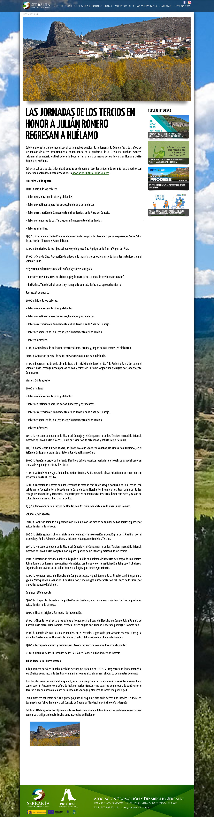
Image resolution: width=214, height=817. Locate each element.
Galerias (165, 6)
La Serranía (80, 6)
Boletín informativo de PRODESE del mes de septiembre (167, 186)
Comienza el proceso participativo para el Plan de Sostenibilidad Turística (167, 161)
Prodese (96, 6)
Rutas (108, 6)
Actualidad (62, 6)
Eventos (151, 6)
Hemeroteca (182, 6)
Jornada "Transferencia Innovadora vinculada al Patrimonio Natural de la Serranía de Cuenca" (166, 136)
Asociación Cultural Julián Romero (90, 173)
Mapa (140, 6)
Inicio (25, 14)
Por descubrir (124, 6)
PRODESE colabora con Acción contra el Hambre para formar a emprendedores (166, 212)
